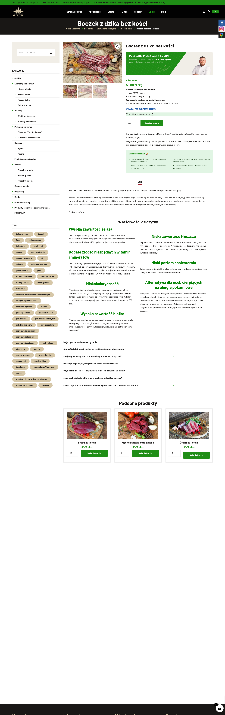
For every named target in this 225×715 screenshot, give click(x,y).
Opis (140, 181)
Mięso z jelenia (24, 89)
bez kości (167, 145)
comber (19, 252)
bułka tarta (20, 246)
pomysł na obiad (166, 141)
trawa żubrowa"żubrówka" (43, 367)
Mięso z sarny (24, 94)
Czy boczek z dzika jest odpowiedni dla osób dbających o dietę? (94, 371)
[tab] (140, 181)
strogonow (20, 349)
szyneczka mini (45, 355)
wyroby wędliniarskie (24, 385)
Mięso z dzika (163, 134)
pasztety (176, 145)
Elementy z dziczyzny (146, 134)
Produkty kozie (25, 175)
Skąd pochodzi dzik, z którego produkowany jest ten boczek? (92, 378)
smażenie (139, 145)
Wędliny (18, 110)
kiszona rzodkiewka (24, 276)
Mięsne (21, 153)
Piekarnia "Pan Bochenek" (30, 132)
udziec (19, 373)
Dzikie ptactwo (24, 105)
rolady (147, 141)
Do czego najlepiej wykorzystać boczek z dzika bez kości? (90, 363)
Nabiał (17, 164)
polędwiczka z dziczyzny (45, 319)
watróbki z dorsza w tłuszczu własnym (31, 379)
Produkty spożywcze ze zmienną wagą (31, 207)
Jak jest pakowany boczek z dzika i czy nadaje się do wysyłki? (92, 356)
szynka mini (21, 361)
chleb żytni (38, 246)
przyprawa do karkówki (25, 337)
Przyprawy (19, 191)
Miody (17, 197)
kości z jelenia (43, 282)
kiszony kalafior (22, 282)
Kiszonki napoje (21, 186)
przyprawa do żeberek (25, 343)
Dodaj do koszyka (152, 123)
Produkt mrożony (177, 134)
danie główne (137, 141)
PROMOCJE (19, 213)
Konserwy (19, 143)
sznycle (37, 349)
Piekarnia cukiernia (23, 127)
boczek (154, 141)
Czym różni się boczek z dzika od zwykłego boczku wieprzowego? (94, 349)
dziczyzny (171, 204)
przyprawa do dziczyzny (25, 331)
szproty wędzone (23, 355)
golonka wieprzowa (39, 264)
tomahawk (20, 367)
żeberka (45, 385)
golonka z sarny (22, 270)
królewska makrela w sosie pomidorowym (33, 295)
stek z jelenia (48, 343)
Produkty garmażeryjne (25, 159)
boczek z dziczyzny (153, 145)
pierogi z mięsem (46, 313)
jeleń (39, 270)
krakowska (20, 288)
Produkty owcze (25, 180)
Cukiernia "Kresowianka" (29, 137)
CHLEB (17, 78)
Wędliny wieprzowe (27, 121)
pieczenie (193, 141)
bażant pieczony (22, 234)
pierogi (44, 306)
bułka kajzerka (35, 240)
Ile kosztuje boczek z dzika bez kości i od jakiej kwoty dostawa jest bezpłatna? (100, 385)
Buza (18, 240)
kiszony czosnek (47, 276)
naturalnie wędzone (24, 306)
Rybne (21, 148)
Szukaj (51, 53)
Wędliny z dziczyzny (27, 116)
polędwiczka (21, 319)
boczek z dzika (181, 141)
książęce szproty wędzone (27, 301)
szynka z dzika (40, 361)
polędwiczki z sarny (24, 325)
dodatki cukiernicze (24, 258)
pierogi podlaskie (23, 313)
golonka (19, 264)
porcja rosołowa (47, 325)
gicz (43, 258)
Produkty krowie (25, 170)
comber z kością (38, 252)
